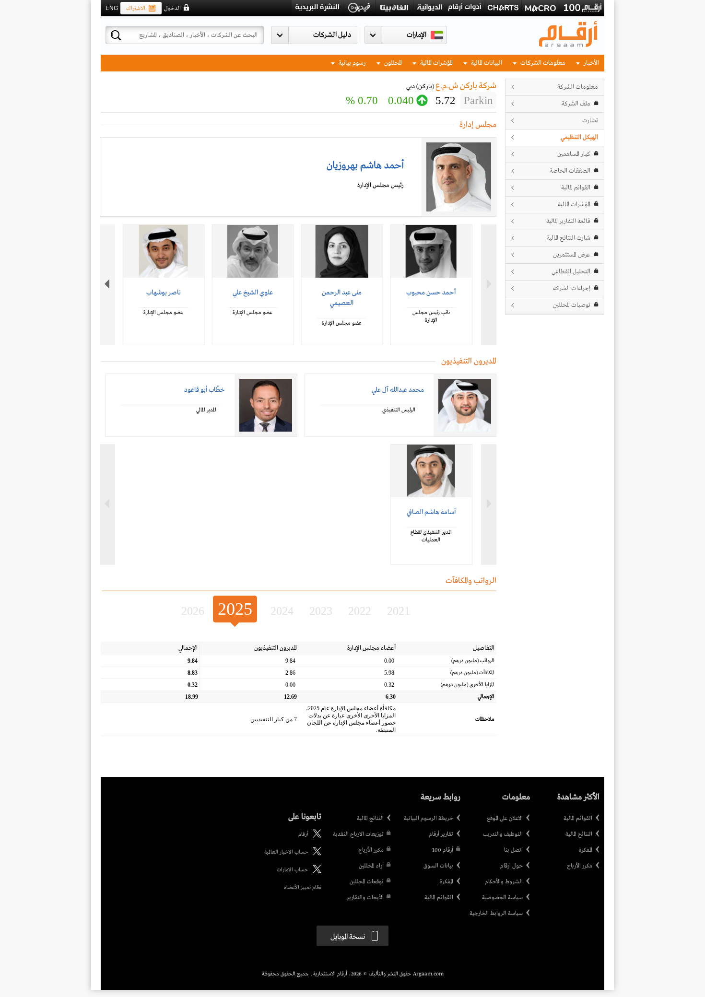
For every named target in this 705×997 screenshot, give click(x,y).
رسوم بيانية (351, 63)
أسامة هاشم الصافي (431, 512)
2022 (359, 611)
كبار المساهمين (573, 154)
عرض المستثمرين (571, 255)
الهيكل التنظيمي (579, 137)
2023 (320, 611)
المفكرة (585, 850)
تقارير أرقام (441, 834)
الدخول (172, 8)
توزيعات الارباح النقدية (358, 834)
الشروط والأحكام (504, 882)
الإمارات (416, 35)
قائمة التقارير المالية (568, 221)
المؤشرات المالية (436, 63)
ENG (112, 8)
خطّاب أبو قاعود (204, 390)
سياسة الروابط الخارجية (496, 913)
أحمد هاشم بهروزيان (365, 165)
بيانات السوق (438, 866)
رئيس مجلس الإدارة (380, 185)
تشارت (590, 121)
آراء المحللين (371, 866)
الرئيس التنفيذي (398, 410)
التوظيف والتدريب (503, 834)
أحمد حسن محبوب (431, 292)
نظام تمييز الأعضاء (302, 887)
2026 (192, 611)
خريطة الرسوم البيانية (428, 818)
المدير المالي (206, 410)
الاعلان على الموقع (505, 818)
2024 (282, 611)
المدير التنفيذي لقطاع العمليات (431, 536)
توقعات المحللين (367, 882)
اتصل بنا (513, 850)
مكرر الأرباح (579, 866)
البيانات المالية (486, 63)
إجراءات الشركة (571, 288)
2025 (235, 609)
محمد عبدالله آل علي (398, 390)
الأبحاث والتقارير (365, 898)
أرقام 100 (442, 850)
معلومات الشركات (542, 63)
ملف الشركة (576, 104)
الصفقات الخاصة (570, 171)
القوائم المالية (575, 188)
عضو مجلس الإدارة (342, 323)
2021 (398, 611)
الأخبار (590, 63)
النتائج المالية (578, 834)
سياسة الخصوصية (502, 898)
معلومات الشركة (577, 87)
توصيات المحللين (571, 305)
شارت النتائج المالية (568, 238)
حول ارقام (511, 866)
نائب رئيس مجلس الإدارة (431, 316)
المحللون (392, 63)
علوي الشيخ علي (253, 292)
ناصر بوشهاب (163, 292)
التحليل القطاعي (571, 272)
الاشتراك (135, 8)
